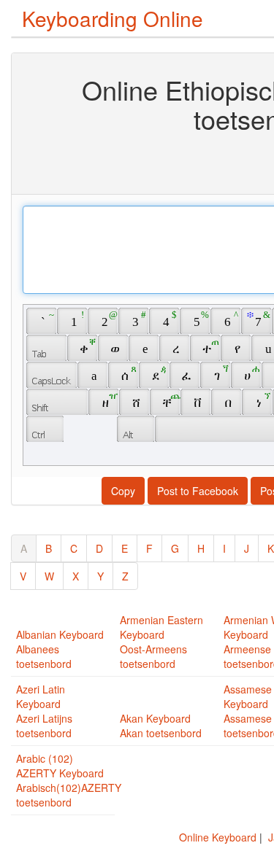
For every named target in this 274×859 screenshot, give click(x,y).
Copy (123, 490)
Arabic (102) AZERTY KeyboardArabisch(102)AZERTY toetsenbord (68, 780)
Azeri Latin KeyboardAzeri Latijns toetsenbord (44, 711)
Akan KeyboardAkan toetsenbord (161, 725)
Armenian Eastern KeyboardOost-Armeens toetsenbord (161, 642)
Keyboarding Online (112, 18)
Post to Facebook (197, 490)
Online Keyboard (217, 837)
